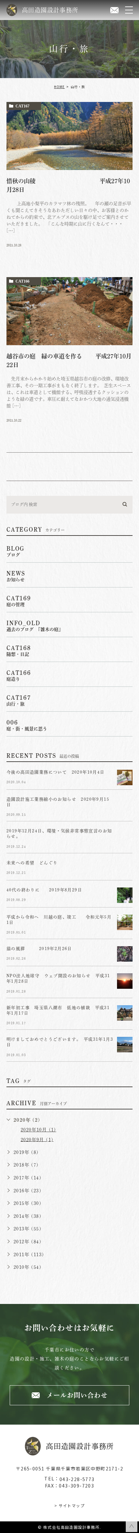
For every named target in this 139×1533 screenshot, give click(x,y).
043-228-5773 (77, 1479)
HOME (59, 86)
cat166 (22, 281)
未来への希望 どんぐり (32, 863)
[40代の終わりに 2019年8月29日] (125, 895)
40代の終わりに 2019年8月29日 (44, 890)
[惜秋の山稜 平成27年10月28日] (69, 136)
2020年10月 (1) (38, 1129)
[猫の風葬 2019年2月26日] (125, 954)
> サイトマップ (69, 1505)
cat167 (22, 106)
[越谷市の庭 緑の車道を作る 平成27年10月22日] (69, 311)
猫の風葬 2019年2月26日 (43, 949)
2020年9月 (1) (37, 1139)
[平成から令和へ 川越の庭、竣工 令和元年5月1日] (125, 922)
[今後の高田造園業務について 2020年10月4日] (125, 777)
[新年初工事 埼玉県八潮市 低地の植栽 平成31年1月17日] (125, 1013)
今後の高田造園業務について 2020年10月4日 (55, 772)
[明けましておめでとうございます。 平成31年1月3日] (125, 1044)
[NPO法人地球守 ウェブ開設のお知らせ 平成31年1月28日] (125, 981)
